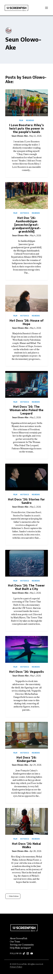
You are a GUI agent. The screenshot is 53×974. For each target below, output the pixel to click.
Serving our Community (22, 945)
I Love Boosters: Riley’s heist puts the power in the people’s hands (26, 128)
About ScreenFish (18, 938)
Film (21, 120)
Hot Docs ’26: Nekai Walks (26, 845)
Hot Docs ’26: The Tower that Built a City (26, 587)
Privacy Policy (16, 967)
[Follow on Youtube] (32, 953)
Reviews (30, 120)
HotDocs (24, 213)
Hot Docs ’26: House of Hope (27, 322)
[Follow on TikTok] (24, 953)
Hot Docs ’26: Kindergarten (26, 759)
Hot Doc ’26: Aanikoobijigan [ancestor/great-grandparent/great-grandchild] (26, 224)
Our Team (15, 942)
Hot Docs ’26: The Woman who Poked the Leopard (27, 410)
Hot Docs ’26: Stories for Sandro (26, 500)
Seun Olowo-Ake (20, 136)
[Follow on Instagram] (28, 953)
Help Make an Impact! (20, 948)
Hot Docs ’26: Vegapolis (26, 671)
